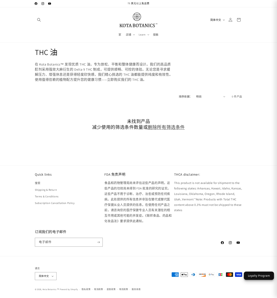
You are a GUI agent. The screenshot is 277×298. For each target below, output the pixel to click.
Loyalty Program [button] (259, 275)
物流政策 (123, 289)
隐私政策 (86, 289)
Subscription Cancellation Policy (54, 203)
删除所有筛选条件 (166, 127)
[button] (39, 20)
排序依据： (185, 96)
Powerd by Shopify (69, 289)
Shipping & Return (46, 189)
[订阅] (98, 242)
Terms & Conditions (47, 196)
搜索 (37, 183)
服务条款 (136, 289)
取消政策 (98, 289)
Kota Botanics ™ (51, 289)
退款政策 (111, 289)
